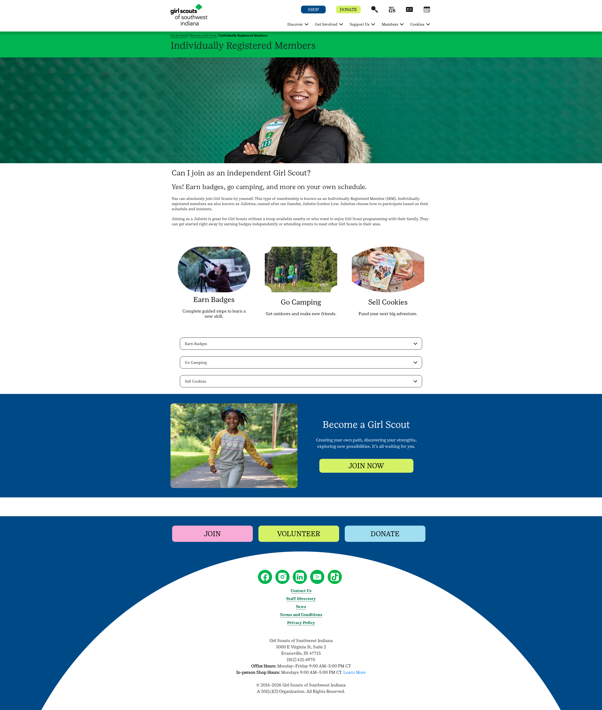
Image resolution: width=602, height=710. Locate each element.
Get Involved (178, 35)
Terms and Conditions (301, 614)
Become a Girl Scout (203, 35)
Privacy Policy (301, 622)
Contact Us (301, 590)
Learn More (354, 672)
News (301, 606)
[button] (374, 11)
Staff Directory (301, 598)
